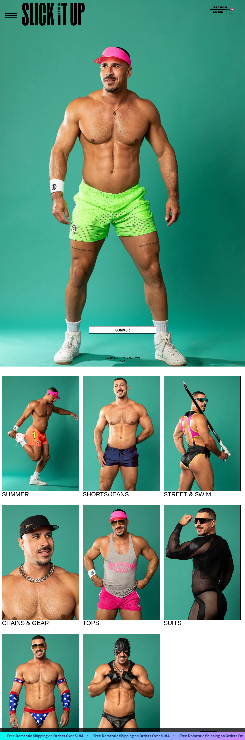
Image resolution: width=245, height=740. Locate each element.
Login (218, 11)
